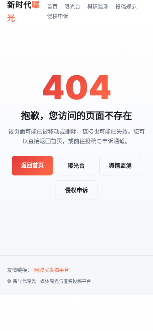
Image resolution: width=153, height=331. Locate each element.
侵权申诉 (57, 16)
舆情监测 (98, 6)
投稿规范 (126, 6)
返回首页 (32, 165)
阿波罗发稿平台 (51, 270)
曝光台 (72, 6)
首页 (52, 6)
